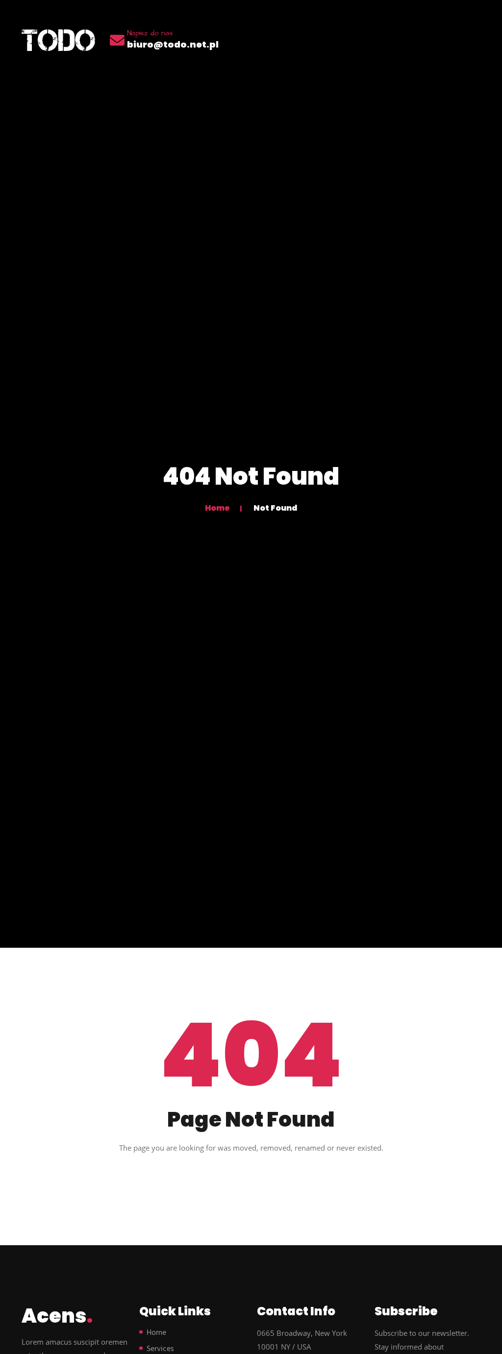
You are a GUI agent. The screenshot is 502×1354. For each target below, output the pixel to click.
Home (217, 508)
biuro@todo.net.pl (173, 44)
